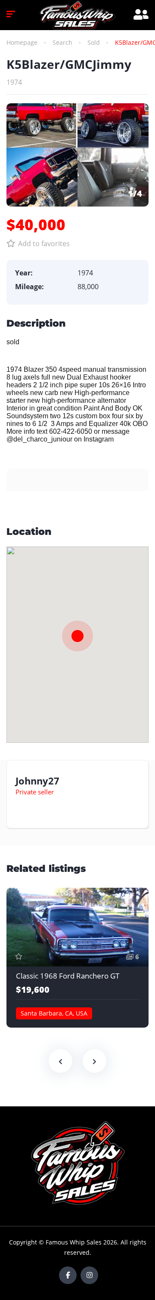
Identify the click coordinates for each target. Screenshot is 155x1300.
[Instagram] (89, 1275)
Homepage (21, 42)
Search (62, 42)
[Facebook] (68, 1275)
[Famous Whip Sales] (77, 15)
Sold (93, 42)
